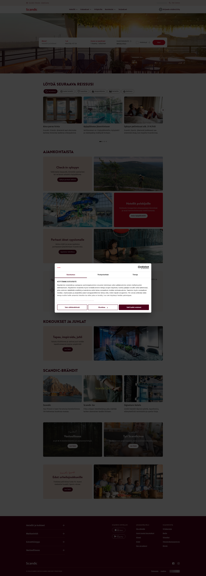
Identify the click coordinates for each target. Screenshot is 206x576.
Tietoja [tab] (135, 275)
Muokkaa (101, 307)
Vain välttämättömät (72, 307)
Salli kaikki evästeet (134, 307)
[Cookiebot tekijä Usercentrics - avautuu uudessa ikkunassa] (139, 267)
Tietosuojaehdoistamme (84, 300)
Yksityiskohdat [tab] (103, 275)
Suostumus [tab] (71, 275)
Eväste (67, 300)
